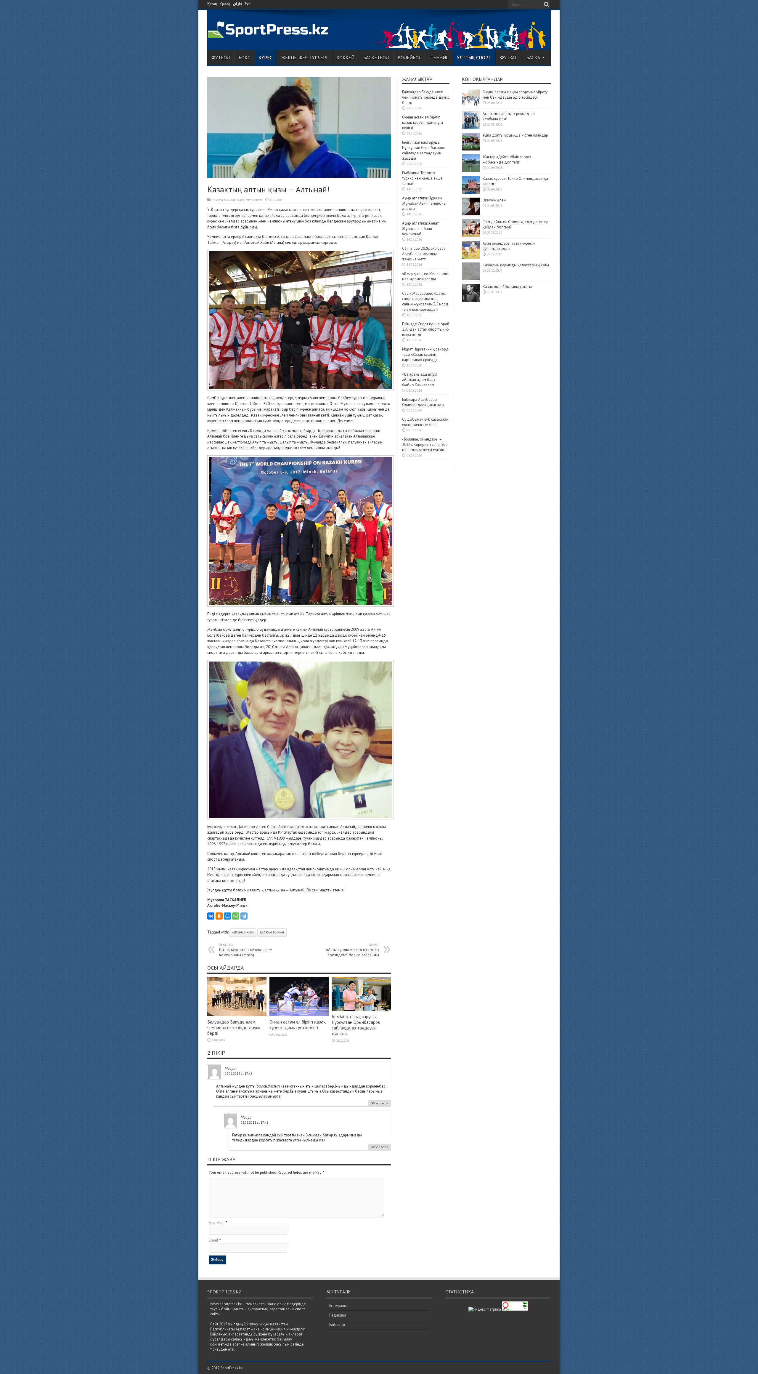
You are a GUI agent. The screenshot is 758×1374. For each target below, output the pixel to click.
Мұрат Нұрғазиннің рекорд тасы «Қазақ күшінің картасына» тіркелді (425, 354)
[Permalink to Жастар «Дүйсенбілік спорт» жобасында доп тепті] (471, 170)
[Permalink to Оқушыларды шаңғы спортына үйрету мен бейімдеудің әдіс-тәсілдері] (471, 105)
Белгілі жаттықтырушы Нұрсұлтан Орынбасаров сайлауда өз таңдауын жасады (356, 1025)
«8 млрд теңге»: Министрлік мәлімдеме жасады (425, 276)
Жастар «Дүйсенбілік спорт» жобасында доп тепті (507, 159)
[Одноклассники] (219, 916)
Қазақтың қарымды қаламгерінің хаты (516, 265)
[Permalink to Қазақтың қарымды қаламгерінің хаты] (471, 278)
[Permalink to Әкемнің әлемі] (471, 214)
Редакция (337, 1315)
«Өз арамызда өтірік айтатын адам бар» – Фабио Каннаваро (420, 379)
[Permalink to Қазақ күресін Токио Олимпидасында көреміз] (471, 192)
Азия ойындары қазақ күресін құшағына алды (509, 246)
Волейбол (410, 57)
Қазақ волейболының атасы (507, 286)
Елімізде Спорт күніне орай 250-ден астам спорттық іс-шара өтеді (425, 329)
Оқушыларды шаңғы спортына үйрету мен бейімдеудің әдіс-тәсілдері (515, 94)
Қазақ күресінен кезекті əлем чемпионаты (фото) (245, 950)
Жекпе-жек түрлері (304, 57)
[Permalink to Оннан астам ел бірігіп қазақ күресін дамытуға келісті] (299, 1014)
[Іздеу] (546, 4)
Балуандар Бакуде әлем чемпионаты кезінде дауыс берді (234, 1027)
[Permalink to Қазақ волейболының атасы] (471, 300)
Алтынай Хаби (243, 932)
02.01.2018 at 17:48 (254, 1122)
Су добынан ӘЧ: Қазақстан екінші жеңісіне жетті (425, 422)
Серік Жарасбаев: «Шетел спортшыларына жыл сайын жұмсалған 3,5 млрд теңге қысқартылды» (425, 301)
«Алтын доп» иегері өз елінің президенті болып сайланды (352, 950)
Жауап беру (379, 1103)
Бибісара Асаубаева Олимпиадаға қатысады (423, 402)
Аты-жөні (216, 1222)
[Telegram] (244, 916)
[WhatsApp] (235, 916)
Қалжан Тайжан (272, 932)
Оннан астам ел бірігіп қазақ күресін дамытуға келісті (297, 1024)
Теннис (440, 57)
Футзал (509, 57)
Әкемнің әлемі (495, 200)
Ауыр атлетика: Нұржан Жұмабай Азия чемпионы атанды (424, 203)
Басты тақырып (225, 200)
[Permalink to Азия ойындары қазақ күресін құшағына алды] (471, 257)
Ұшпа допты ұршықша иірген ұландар (516, 135)
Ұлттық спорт (474, 57)
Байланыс (337, 1324)
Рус (247, 3)
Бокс (244, 57)
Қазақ (212, 3)
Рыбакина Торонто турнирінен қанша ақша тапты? (422, 178)
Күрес (265, 57)
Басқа (533, 57)
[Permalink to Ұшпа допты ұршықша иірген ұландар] (471, 149)
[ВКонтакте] (210, 916)
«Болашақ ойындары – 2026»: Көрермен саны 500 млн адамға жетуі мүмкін (424, 444)
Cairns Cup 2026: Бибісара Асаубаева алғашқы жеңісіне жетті (424, 254)
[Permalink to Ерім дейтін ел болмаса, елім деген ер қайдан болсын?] (471, 235)
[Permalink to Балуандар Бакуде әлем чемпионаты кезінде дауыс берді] (236, 1014)
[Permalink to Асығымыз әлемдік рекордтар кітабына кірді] (471, 127)
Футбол (220, 57)
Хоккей (345, 57)
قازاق (237, 3)
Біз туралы (338, 1305)
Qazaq (225, 3)
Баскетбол (376, 57)
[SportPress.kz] (269, 34)
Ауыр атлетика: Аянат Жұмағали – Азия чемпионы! (420, 228)
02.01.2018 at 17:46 (238, 1074)
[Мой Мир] (227, 916)
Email (213, 1240)
